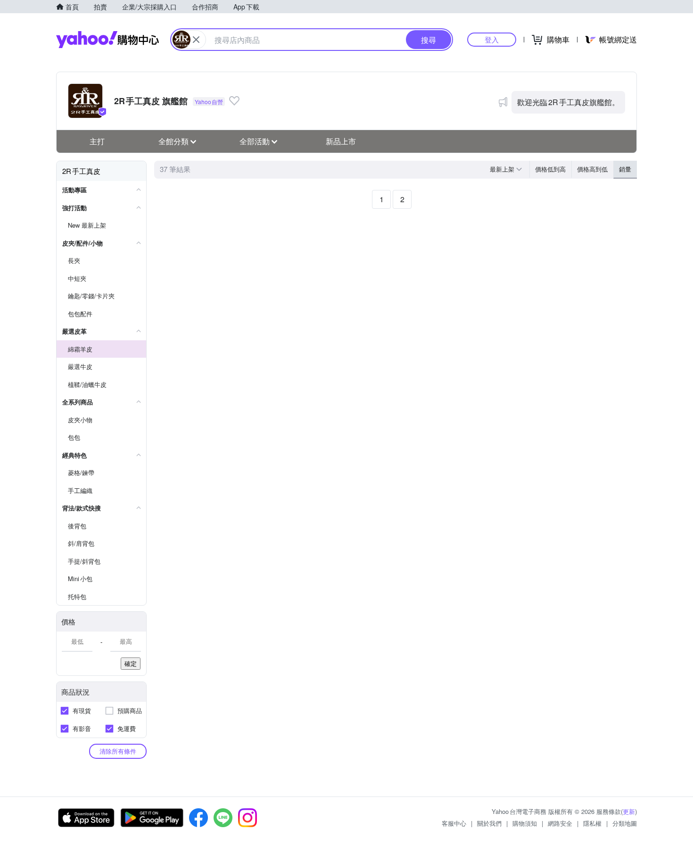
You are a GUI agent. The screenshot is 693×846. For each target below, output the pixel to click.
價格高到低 (592, 168)
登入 (492, 39)
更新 (629, 811)
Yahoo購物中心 (107, 39)
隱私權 (592, 823)
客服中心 (454, 823)
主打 (97, 141)
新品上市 (341, 141)
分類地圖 (624, 823)
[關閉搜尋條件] (196, 39)
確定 (130, 663)
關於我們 (489, 823)
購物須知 (524, 823)
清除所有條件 (117, 751)
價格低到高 (550, 168)
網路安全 (560, 823)
